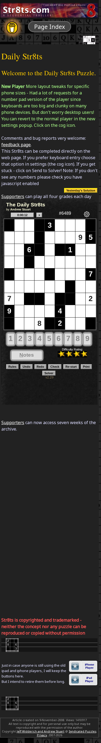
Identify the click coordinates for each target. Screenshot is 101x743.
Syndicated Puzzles (82, 731)
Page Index (49, 26)
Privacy (42, 735)
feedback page (16, 145)
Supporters (12, 196)
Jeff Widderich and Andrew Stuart (40, 731)
